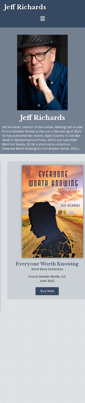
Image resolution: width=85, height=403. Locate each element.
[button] (42, 18)
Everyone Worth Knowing (47, 264)
